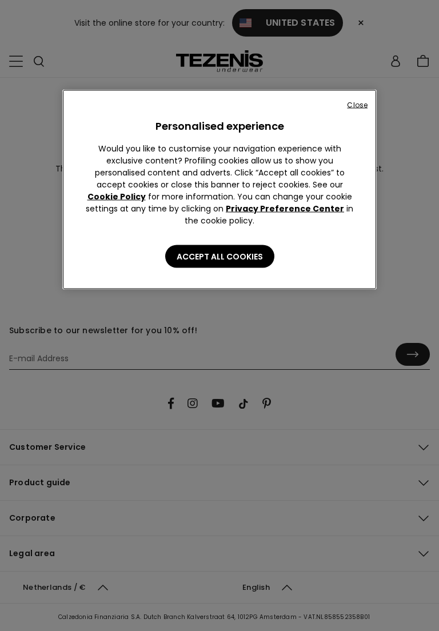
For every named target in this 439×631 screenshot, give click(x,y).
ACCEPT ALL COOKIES (220, 256)
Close (357, 105)
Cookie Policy (116, 196)
